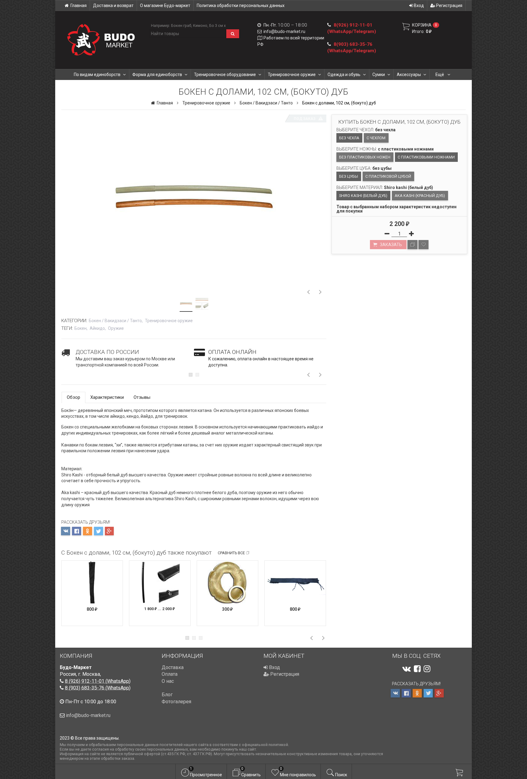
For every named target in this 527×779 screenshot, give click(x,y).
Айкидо (97, 328)
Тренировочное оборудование (225, 74)
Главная (78, 5)
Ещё (440, 74)
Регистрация (448, 5)
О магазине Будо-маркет (165, 5)
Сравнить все (231, 553)
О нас (168, 681)
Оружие (116, 328)
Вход (418, 5)
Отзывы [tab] (142, 397)
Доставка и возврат (113, 5)
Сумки (378, 74)
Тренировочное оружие (292, 74)
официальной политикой (265, 744)
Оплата (169, 674)
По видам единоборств (97, 74)
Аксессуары (409, 74)
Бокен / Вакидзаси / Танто (266, 102)
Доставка (173, 667)
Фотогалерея (176, 701)
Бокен (80, 328)
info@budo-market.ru (284, 31)
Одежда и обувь (344, 74)
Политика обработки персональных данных (241, 5)
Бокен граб (181, 25)
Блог (167, 694)
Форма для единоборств (157, 74)
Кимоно (200, 25)
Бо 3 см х (217, 25)
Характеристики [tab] (107, 397)
